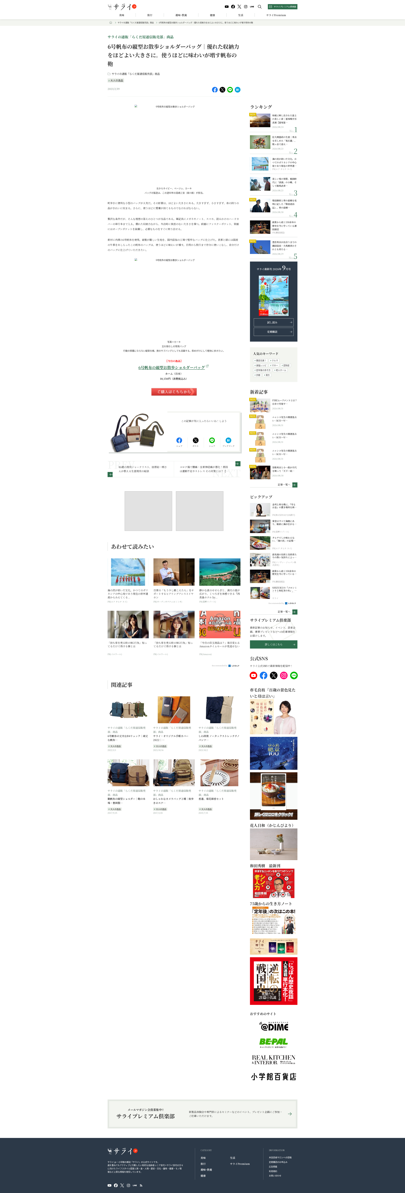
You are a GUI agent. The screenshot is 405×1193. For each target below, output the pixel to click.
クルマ (275, 360)
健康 (212, 15)
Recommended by (220, 665)
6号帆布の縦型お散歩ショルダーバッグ (171, 367)
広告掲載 (273, 1166)
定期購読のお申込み (278, 1161)
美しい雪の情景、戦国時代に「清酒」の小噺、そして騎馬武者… (284, 182)
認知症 (286, 365)
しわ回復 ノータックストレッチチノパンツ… (219, 738)
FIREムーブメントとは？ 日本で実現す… (284, 402)
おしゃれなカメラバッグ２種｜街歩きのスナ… (173, 801)
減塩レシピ (261, 365)
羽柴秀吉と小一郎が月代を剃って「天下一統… (284, 469)
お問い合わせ (275, 1175)
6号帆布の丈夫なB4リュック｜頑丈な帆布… (128, 738)
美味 (121, 15)
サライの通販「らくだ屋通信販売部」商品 (136, 22)
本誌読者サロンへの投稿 (280, 1157)
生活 (240, 15)
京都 (258, 374)
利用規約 (273, 1171)
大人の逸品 (116, 80)
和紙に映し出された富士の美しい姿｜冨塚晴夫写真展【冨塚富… (284, 119)
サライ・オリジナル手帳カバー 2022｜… (170, 738)
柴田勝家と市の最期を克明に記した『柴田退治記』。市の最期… (284, 204)
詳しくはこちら (274, 644)
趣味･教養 (181, 15)
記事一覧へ (284, 484)
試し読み (272, 322)
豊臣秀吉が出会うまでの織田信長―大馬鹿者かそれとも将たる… (284, 245)
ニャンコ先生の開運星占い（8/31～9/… (284, 418)
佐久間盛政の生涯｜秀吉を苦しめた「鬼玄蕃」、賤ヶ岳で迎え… (284, 140)
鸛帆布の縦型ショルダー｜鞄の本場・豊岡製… (126, 801)
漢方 (268, 374)
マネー (275, 365)
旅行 (149, 15)
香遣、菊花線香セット (211, 799)
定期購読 (272, 332)
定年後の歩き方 (263, 370)
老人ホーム (281, 370)
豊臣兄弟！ (261, 360)
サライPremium (240, 1164)
